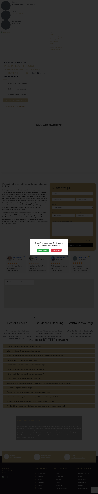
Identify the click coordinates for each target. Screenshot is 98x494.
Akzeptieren (42, 250)
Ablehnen (56, 250)
